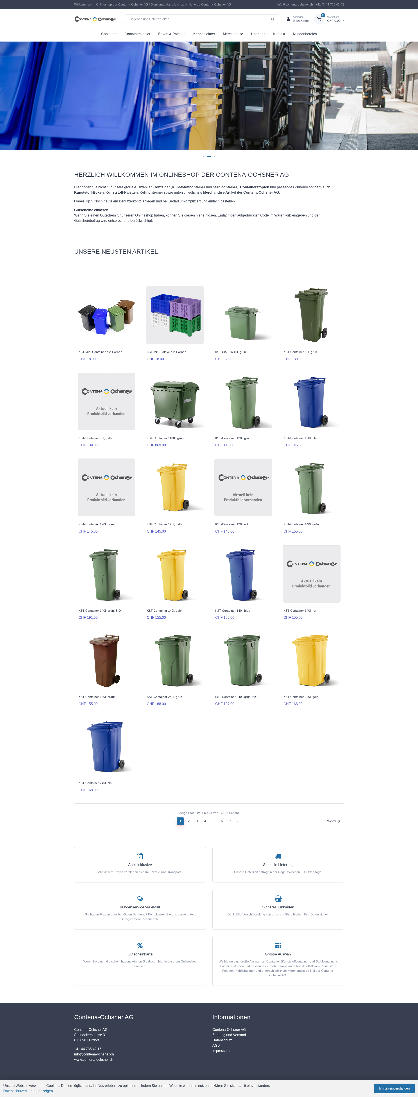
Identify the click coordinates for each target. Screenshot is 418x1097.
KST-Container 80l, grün (300, 352)
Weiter (331, 821)
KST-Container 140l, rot (299, 610)
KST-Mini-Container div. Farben (100, 352)
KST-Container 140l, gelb (164, 610)
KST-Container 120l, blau (300, 438)
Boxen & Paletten (171, 34)
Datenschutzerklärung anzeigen (28, 1091)
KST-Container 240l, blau (96, 783)
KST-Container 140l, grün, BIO (100, 610)
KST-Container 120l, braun (97, 524)
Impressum (221, 1051)
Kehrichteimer (204, 34)
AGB (216, 1045)
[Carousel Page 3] (214, 156)
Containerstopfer (137, 34)
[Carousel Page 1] (203, 156)
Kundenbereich (305, 34)
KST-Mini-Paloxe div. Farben (166, 352)
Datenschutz (222, 1040)
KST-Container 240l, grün (164, 697)
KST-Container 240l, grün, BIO (236, 697)
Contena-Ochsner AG (229, 1030)
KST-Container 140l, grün (301, 524)
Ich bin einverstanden (394, 1088)
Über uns (258, 34)
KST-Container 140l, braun (97, 697)
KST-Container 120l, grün (233, 438)
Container (109, 34)
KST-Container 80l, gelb (95, 438)
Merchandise (233, 34)
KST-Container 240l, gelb (300, 697)
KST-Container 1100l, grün (165, 438)
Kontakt (279, 34)
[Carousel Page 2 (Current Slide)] (209, 156)
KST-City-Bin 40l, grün (230, 352)
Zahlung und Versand (229, 1035)
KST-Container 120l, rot (231, 524)
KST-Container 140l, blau (232, 610)
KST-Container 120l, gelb (164, 524)
